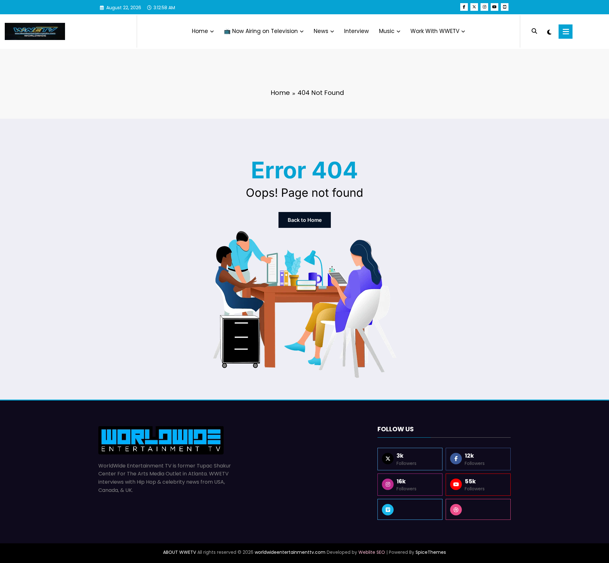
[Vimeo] (409, 509)
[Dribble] (478, 509)
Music (387, 31)
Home (200, 31)
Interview (356, 31)
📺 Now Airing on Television (261, 31)
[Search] (534, 31)
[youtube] (494, 7)
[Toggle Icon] (566, 31)
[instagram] (484, 7)
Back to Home (305, 220)
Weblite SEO (371, 552)
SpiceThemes (431, 552)
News (321, 31)
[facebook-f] (464, 7)
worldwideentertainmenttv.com (290, 552)
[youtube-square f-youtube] (504, 7)
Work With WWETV (434, 31)
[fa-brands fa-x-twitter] (474, 7)
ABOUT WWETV (179, 552)
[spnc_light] (549, 31)
